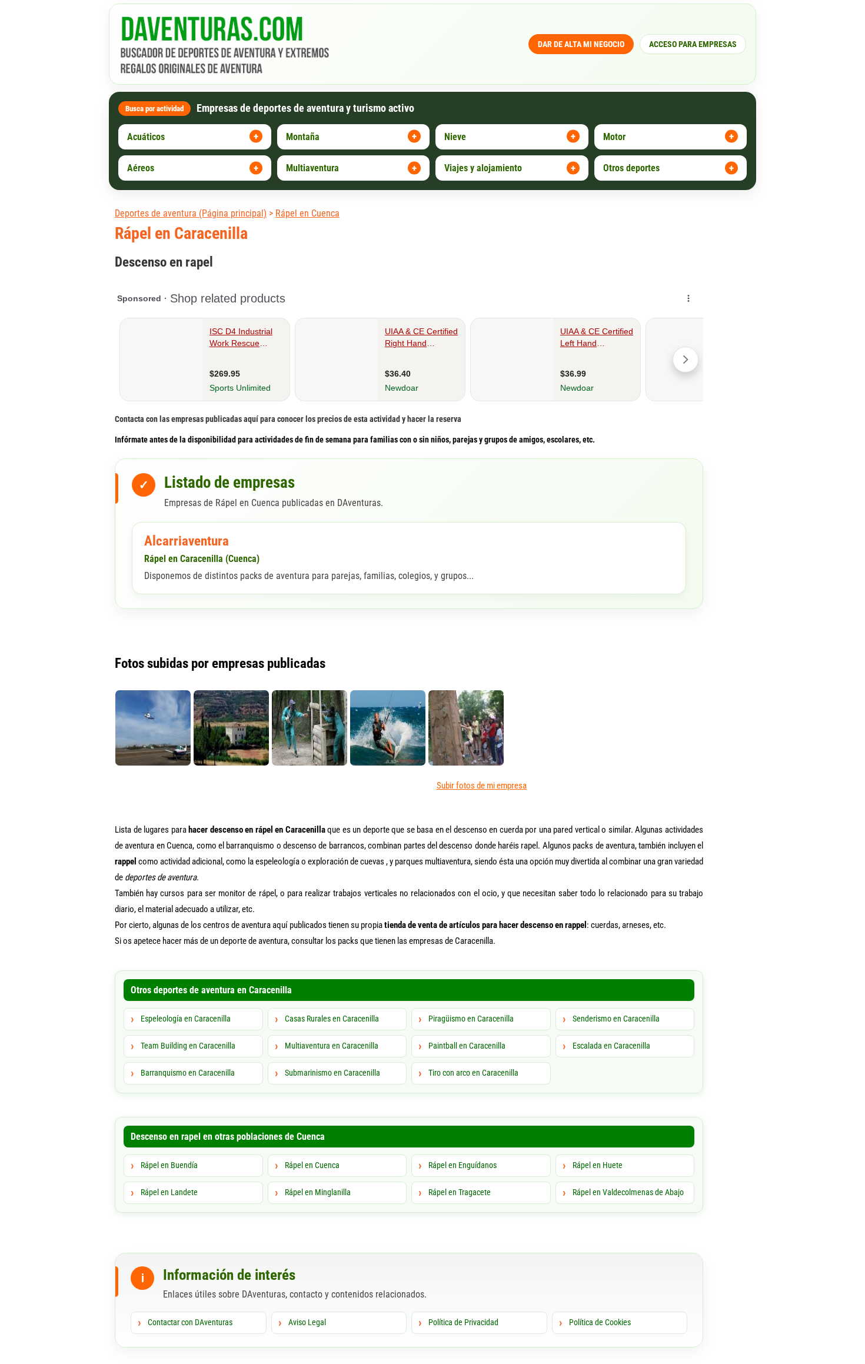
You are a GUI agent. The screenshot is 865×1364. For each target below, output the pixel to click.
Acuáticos (146, 136)
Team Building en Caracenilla (188, 1045)
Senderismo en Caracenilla (616, 1018)
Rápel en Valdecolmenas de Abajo (628, 1192)
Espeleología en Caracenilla (186, 1018)
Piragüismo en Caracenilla (471, 1018)
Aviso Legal (307, 1322)
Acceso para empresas (693, 44)
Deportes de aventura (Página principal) (191, 213)
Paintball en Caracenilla (466, 1045)
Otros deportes (631, 168)
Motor (614, 136)
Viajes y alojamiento (483, 168)
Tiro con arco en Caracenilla (473, 1072)
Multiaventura (312, 168)
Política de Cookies (600, 1322)
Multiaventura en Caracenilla (331, 1045)
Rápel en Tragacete (459, 1192)
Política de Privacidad (463, 1322)
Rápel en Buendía (169, 1165)
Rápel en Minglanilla (318, 1192)
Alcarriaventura (186, 541)
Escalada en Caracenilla (611, 1045)
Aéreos (140, 168)
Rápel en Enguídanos (462, 1165)
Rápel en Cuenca (307, 213)
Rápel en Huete (598, 1165)
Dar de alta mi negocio (581, 44)
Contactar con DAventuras (190, 1322)
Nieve (455, 136)
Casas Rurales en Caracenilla (332, 1018)
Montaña (303, 136)
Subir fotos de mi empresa (482, 785)
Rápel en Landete (169, 1192)
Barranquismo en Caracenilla (188, 1072)
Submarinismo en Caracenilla (332, 1072)
